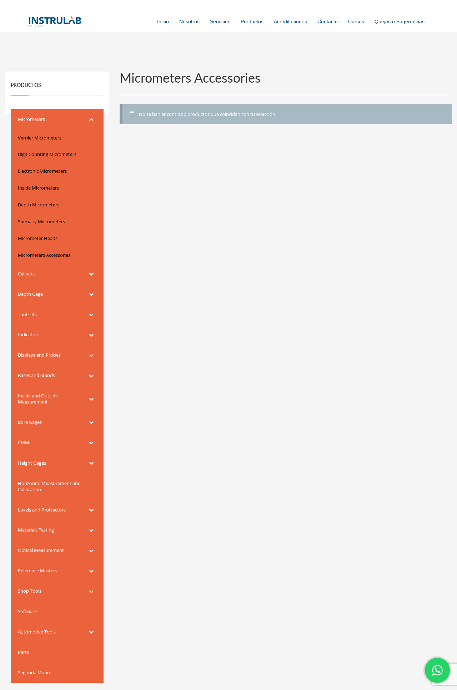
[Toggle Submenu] (91, 119)
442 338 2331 (50, 5)
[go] (421, 5)
